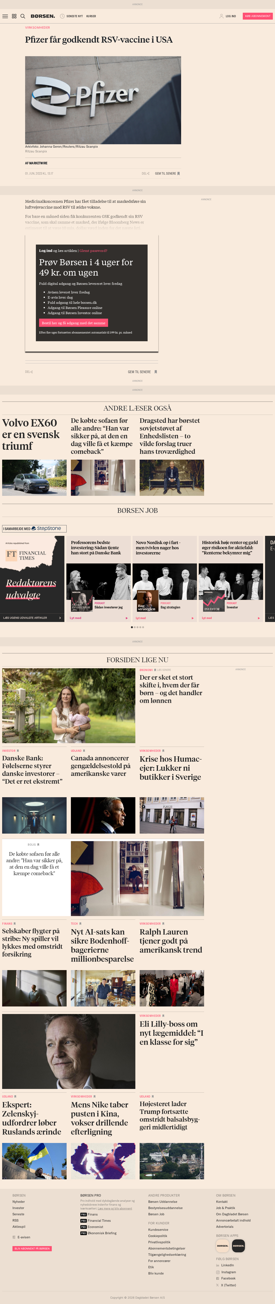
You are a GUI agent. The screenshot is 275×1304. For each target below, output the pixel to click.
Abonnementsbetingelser (166, 1248)
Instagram (228, 1272)
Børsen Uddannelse (162, 1202)
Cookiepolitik (157, 1236)
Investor (8, 751)
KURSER (91, 16)
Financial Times (96, 1221)
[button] (14, 16)
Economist (92, 1227)
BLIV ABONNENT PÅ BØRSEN (32, 1248)
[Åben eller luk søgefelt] (22, 16)
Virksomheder (37, 27)
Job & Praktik (225, 1208)
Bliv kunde (156, 1273)
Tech (74, 924)
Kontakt (222, 1202)
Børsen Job (156, 1214)
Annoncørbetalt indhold (233, 1220)
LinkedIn (227, 1265)
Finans (7, 924)
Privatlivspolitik (159, 1242)
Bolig (32, 845)
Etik (151, 1267)
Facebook (227, 1278)
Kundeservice (158, 1230)
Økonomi (146, 670)
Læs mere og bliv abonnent (115, 1208)
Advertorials (225, 1227)
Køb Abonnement (257, 16)
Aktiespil (18, 1227)
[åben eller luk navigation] (6, 16)
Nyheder (18, 1202)
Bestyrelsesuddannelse (165, 1208)
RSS (15, 1220)
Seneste (18, 1214)
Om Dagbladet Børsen (232, 1214)
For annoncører (159, 1261)
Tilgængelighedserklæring (167, 1255)
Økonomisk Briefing (98, 1233)
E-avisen (24, 1237)
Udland (76, 751)
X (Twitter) (228, 1285)
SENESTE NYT (75, 16)
